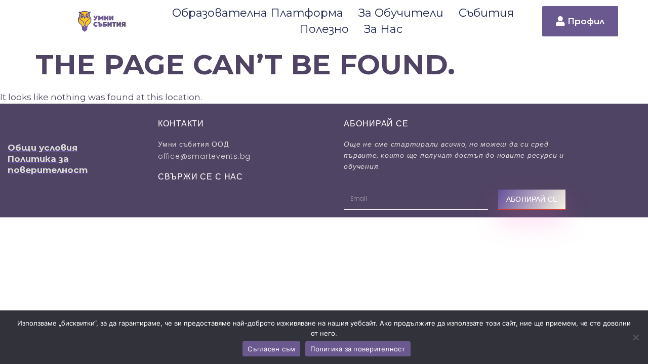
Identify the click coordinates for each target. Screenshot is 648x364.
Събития (486, 13)
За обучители (400, 13)
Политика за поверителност (357, 349)
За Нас (383, 29)
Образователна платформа (257, 13)
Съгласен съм (271, 349)
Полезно (324, 29)
